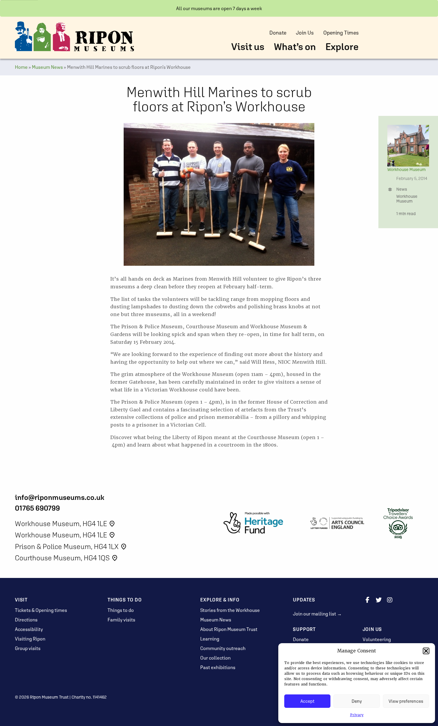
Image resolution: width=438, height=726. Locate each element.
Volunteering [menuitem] (377, 639)
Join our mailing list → (317, 613)
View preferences (406, 701)
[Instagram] (389, 599)
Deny (357, 701)
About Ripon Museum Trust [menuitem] (228, 629)
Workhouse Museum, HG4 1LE (65, 524)
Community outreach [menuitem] (223, 648)
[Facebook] (367, 599)
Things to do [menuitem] (121, 610)
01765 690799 (37, 508)
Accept (307, 701)
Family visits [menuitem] (121, 619)
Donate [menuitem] (277, 33)
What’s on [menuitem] (295, 46)
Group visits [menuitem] (28, 648)
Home (21, 67)
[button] (426, 651)
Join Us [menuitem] (305, 33)
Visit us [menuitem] (247, 46)
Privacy (357, 715)
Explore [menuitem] (342, 46)
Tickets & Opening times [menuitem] (41, 610)
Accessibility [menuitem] (29, 629)
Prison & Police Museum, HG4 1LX (71, 546)
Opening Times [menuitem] (341, 33)
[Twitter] (378, 599)
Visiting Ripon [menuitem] (30, 638)
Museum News (47, 67)
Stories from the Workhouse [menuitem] (230, 610)
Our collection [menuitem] (215, 657)
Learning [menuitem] (209, 638)
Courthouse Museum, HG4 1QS (66, 558)
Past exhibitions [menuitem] (217, 667)
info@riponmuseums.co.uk (59, 497)
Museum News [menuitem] (215, 619)
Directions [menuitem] (26, 619)
